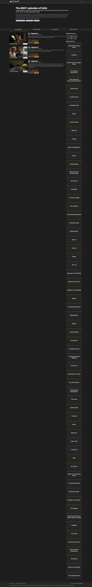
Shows (10, 583)
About (13, 583)
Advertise (17, 583)
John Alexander (35, 40)
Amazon (36, 42)
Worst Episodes (36, 29)
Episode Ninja (80, 583)
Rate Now (25, 43)
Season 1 (29, 34)
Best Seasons (55, 29)
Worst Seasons (73, 29)
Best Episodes (18, 29)
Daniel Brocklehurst (35, 41)
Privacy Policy (22, 583)
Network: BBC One (29, 20)
